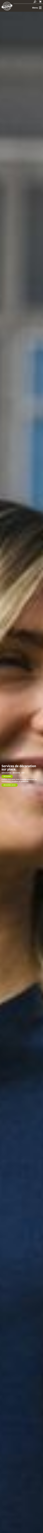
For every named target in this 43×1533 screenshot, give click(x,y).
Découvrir (7, 776)
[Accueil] (7, 6)
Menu (35, 7)
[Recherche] (35, 2)
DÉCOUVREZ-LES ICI (10, 785)
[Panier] (40, 2)
